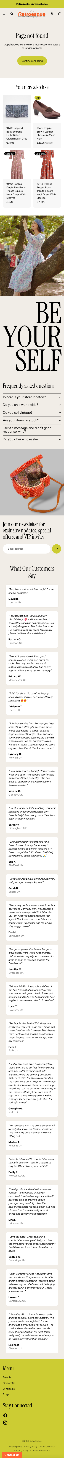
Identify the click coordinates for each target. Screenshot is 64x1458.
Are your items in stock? (21, 420)
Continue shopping (32, 60)
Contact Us (9, 1383)
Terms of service (47, 1446)
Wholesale (9, 1388)
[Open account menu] (52, 14)
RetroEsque (35, 1441)
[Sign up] (56, 549)
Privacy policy (30, 1446)
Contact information (40, 1450)
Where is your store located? (24, 397)
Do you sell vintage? (17, 413)
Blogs (6, 1394)
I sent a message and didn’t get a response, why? (27, 430)
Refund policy (15, 1446)
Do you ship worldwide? (20, 405)
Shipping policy (21, 1450)
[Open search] (12, 14)
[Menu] (4, 14)
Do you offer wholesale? (20, 439)
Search (7, 1377)
